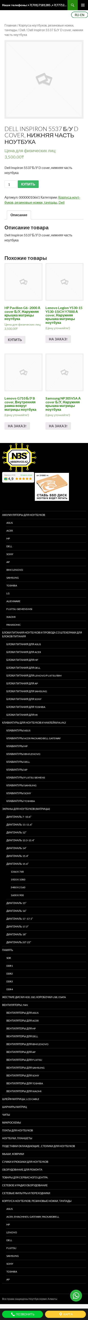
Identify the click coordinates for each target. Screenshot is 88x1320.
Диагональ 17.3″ (17, 926)
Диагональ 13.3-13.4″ (20, 840)
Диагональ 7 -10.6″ (18, 816)
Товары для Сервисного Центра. (25, 1177)
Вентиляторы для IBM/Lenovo (27, 1044)
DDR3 (9, 981)
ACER (9, 530)
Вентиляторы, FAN (15, 1005)
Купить (15, 340)
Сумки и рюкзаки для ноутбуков (25, 1161)
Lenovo (11, 1232)
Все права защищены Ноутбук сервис (24, 1299)
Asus (9, 1208)
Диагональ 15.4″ (17, 856)
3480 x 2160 (18, 887)
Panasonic (13, 624)
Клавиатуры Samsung (21, 785)
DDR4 (9, 989)
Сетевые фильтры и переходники (26, 1193)
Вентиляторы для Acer (22, 1020)
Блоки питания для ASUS (23, 644)
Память (7, 950)
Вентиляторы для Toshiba (24, 1083)
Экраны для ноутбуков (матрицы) (26, 808)
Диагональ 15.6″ (17, 863)
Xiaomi (11, 616)
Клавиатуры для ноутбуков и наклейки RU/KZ (34, 722)
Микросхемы (11, 1122)
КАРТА (68, 1314)
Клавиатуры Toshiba (20, 801)
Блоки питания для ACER (23, 652)
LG (8, 593)
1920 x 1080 (18, 879)
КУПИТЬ (28, 184)
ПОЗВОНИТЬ (24, 1314)
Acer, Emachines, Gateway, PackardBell (32, 1216)
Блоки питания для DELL (23, 667)
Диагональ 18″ (16, 934)
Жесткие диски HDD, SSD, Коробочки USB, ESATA (34, 997)
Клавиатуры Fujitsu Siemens (25, 777)
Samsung (12, 577)
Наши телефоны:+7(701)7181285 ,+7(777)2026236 (34, 5)
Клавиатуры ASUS (18, 730)
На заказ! (58, 339)
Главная (10, 25)
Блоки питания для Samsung (26, 691)
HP (8, 538)
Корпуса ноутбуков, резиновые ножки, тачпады (37, 1201)
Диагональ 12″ (16, 832)
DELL (9, 546)
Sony (9, 1263)
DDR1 (9, 965)
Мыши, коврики (13, 1154)
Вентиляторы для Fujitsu (24, 1059)
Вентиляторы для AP (20, 1052)
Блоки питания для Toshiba (25, 707)
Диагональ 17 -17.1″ (19, 918)
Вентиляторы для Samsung (25, 1067)
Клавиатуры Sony (18, 793)
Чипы (6, 1114)
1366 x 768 (17, 871)
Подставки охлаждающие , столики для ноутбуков (38, 1146)
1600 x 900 (17, 895)
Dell (22, 30)
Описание (18, 215)
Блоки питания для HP (22, 659)
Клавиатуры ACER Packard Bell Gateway (33, 738)
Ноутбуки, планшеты (17, 1138)
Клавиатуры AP (16, 769)
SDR (8, 957)
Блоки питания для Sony (23, 699)
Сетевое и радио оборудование (25, 1185)
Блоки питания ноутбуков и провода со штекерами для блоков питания (42, 634)
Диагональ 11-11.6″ (19, 824)
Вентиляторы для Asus (22, 1012)
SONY (9, 554)
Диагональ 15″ (16, 903)
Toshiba (11, 585)
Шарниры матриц (14, 1106)
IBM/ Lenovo (14, 569)
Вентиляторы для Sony (22, 1075)
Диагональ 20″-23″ (18, 942)
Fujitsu (11, 1248)
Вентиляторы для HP (21, 1028)
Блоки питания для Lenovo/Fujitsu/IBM (34, 675)
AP (8, 562)
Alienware (13, 601)
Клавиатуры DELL (18, 761)
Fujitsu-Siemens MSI (19, 609)
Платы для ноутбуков (17, 1130)
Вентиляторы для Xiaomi (23, 1091)
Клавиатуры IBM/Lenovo (23, 754)
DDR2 (9, 973)
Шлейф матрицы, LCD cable (20, 1099)
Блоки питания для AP (22, 683)
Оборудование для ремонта (22, 1169)
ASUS (9, 522)
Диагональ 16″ (16, 910)
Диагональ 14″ (16, 848)
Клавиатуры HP (17, 746)
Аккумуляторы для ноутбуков (23, 515)
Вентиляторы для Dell (22, 1036)
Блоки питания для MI (22, 714)
